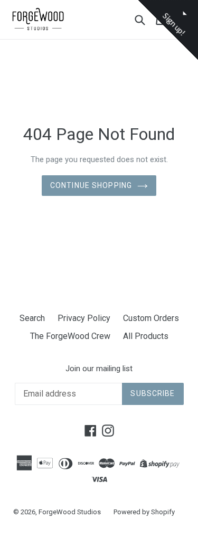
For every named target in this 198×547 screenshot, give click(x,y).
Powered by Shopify (144, 512)
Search (32, 318)
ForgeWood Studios (70, 512)
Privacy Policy (84, 318)
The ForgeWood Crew (70, 336)
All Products (145, 336)
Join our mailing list (99, 368)
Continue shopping (91, 185)
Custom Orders (151, 318)
